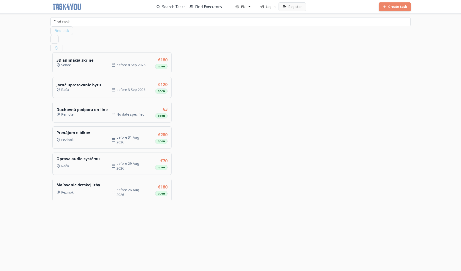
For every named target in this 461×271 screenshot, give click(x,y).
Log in (271, 6)
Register (295, 6)
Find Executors (208, 6)
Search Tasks (174, 6)
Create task (397, 6)
